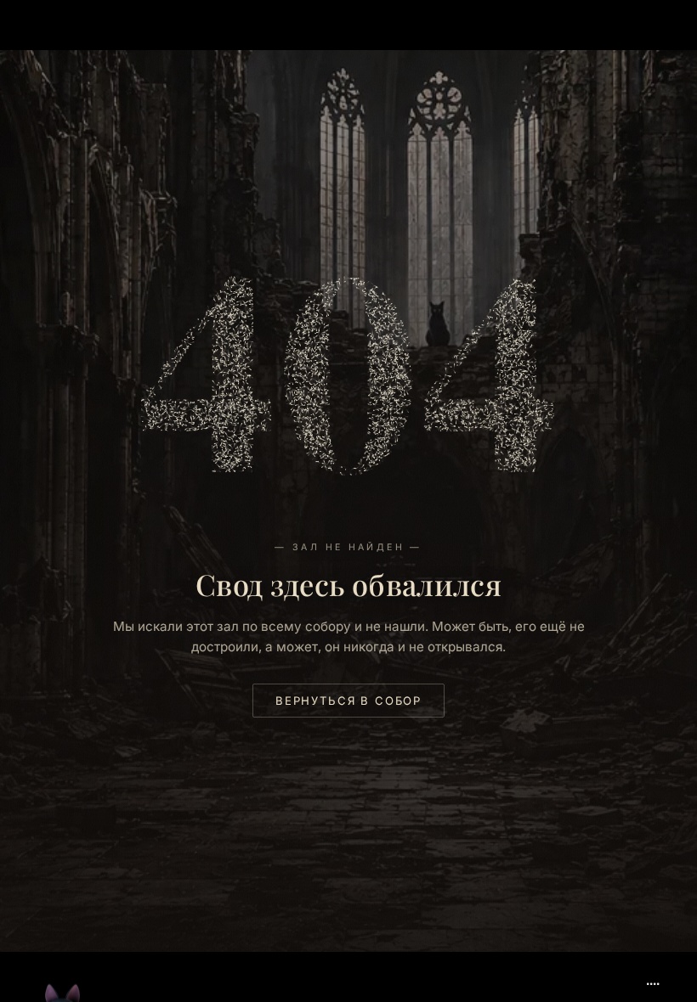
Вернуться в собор (348, 700)
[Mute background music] (653, 977)
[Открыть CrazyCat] (63, 954)
